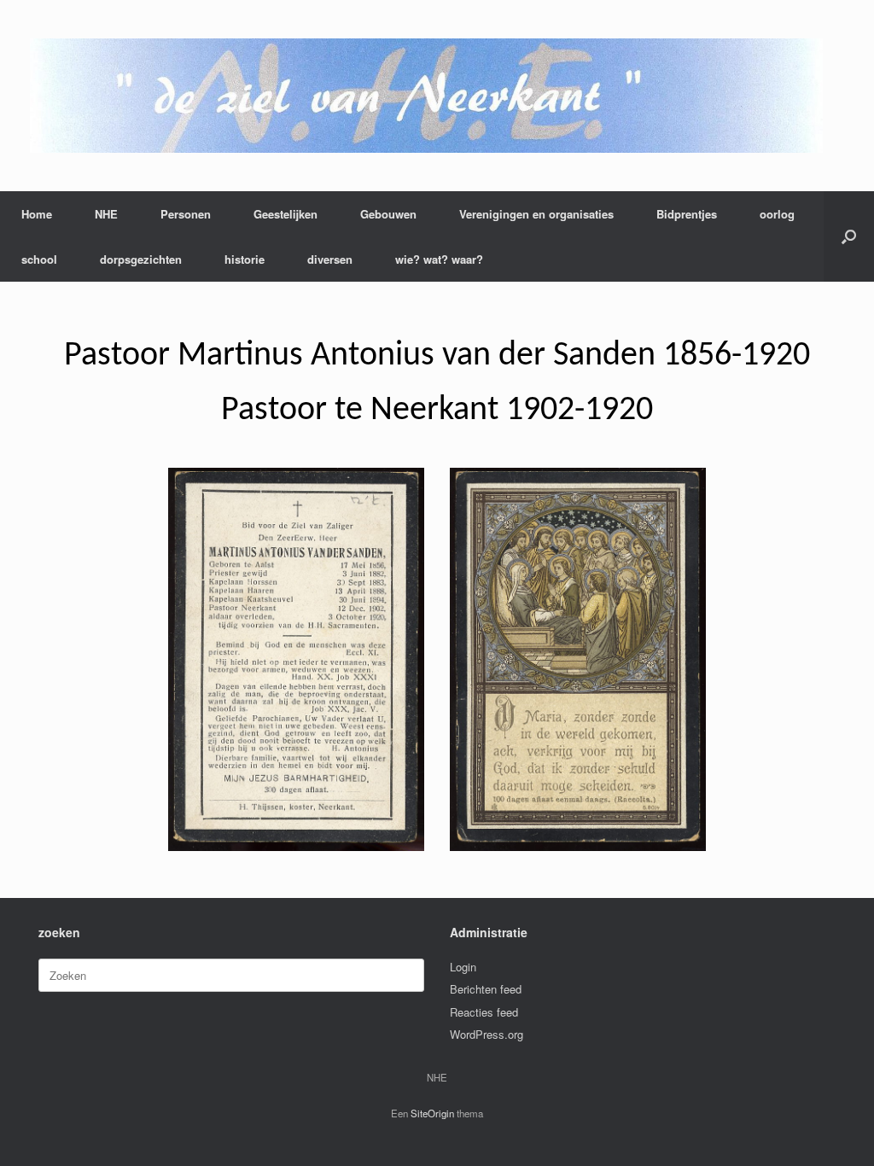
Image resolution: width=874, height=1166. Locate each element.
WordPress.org (486, 1034)
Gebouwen (388, 214)
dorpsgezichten (141, 259)
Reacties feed (484, 1012)
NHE (106, 214)
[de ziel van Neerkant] (426, 95)
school (39, 259)
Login (463, 967)
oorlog (777, 214)
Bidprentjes (686, 214)
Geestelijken (285, 214)
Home (36, 214)
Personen (185, 214)
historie (244, 259)
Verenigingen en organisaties (536, 214)
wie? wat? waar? (439, 259)
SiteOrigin (432, 1113)
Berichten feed (485, 989)
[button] (849, 236)
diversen (330, 259)
